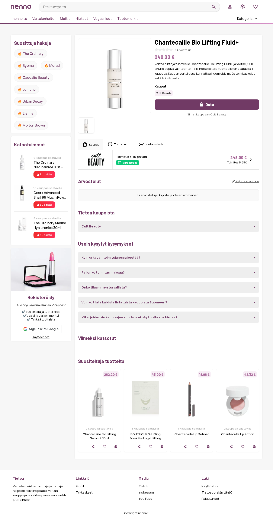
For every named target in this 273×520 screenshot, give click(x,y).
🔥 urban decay (30, 101)
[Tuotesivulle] (116, 446)
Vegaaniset (102, 18)
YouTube (145, 498)
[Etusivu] (23, 6)
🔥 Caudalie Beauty (33, 77)
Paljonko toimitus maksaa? (103, 272)
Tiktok (143, 486)
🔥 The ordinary (31, 53)
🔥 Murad (52, 65)
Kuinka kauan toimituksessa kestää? (110, 257)
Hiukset (82, 18)
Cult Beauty (164, 93)
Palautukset (210, 498)
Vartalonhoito (43, 18)
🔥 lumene (27, 89)
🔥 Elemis (25, 113)
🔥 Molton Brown (31, 125)
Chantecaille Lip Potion (237, 434)
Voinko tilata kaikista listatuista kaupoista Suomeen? (124, 302)
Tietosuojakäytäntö (217, 492)
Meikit (65, 18)
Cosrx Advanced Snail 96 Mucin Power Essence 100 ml (50, 195)
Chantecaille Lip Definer (191, 434)
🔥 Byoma (26, 65)
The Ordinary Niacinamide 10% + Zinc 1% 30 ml (48, 164)
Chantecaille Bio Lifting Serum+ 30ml (99, 436)
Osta (209, 104)
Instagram (146, 492)
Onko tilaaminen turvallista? (104, 287)
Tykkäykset (84, 492)
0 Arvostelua (183, 50)
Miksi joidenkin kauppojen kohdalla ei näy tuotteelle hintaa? (129, 317)
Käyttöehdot (40, 337)
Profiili (80, 486)
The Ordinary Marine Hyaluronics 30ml (49, 225)
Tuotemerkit (127, 18)
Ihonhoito (19, 18)
